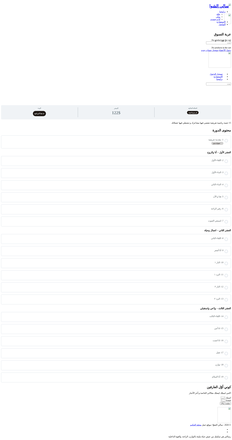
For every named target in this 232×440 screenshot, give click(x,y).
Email (228, 400)
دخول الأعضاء (225, 50)
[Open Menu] (229, 12)
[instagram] (224, 429)
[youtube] (224, 432)
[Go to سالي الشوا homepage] (220, 6)
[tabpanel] (116, 123)
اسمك (228, 398)
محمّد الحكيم (195, 425)
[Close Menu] (229, 69)
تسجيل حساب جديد (209, 50)
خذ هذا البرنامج (39, 113)
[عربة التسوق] (229, 28)
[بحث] (229, 26)
